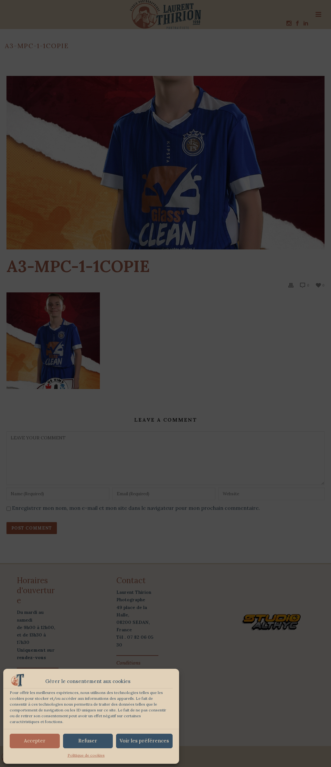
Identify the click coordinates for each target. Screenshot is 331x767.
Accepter (35, 741)
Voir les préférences (144, 741)
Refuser (87, 741)
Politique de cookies (86, 755)
